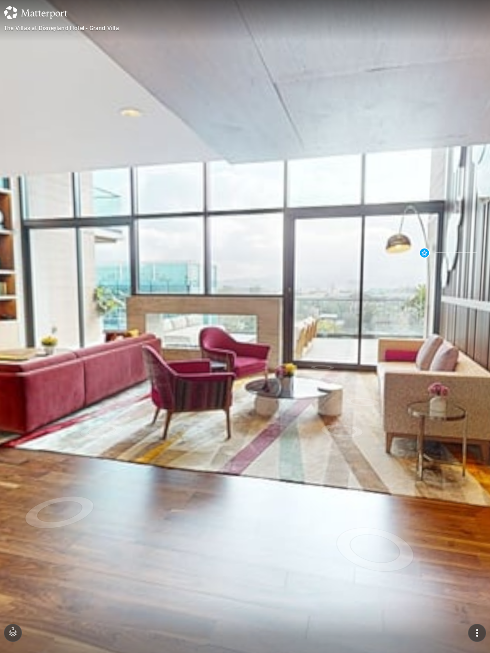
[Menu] (477, 633)
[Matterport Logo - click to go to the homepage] (35, 12)
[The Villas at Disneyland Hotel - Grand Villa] (245, 326)
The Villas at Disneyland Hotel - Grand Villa (61, 28)
